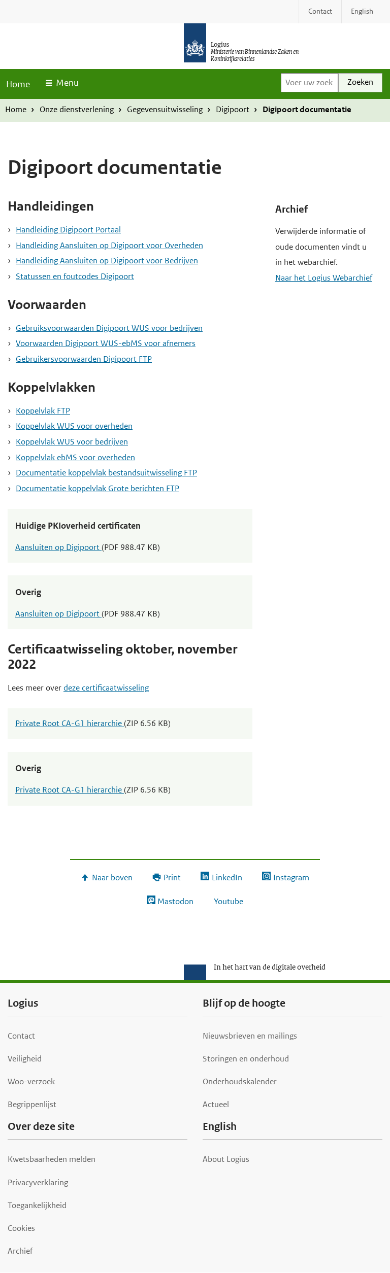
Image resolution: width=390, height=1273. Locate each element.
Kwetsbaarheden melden (51, 1159)
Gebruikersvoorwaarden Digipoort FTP (84, 359)
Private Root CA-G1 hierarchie (69, 723)
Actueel (216, 1104)
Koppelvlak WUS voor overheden (74, 426)
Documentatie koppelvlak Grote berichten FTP (97, 488)
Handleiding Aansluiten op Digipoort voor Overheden (109, 245)
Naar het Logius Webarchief (323, 277)
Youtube (228, 901)
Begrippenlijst (32, 1104)
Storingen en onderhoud (246, 1058)
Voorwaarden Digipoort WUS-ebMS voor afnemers (106, 343)
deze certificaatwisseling (106, 687)
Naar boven (112, 877)
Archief (20, 1251)
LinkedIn (227, 877)
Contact (21, 1035)
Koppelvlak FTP (43, 410)
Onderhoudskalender (240, 1081)
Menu (67, 82)
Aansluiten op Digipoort (58, 547)
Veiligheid (25, 1058)
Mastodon (175, 901)
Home (18, 84)
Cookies (21, 1228)
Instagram (291, 877)
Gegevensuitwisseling (165, 109)
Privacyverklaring (38, 1182)
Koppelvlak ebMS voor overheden (75, 457)
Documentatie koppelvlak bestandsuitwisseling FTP (106, 472)
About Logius (226, 1159)
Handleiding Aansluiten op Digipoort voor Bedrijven (107, 260)
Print (172, 877)
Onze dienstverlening (77, 109)
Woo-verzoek (31, 1081)
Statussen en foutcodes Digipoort (75, 276)
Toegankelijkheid (37, 1205)
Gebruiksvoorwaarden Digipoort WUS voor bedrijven (109, 328)
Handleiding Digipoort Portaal (68, 229)
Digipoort (232, 109)
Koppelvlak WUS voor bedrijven (72, 441)
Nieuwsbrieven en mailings (250, 1035)
